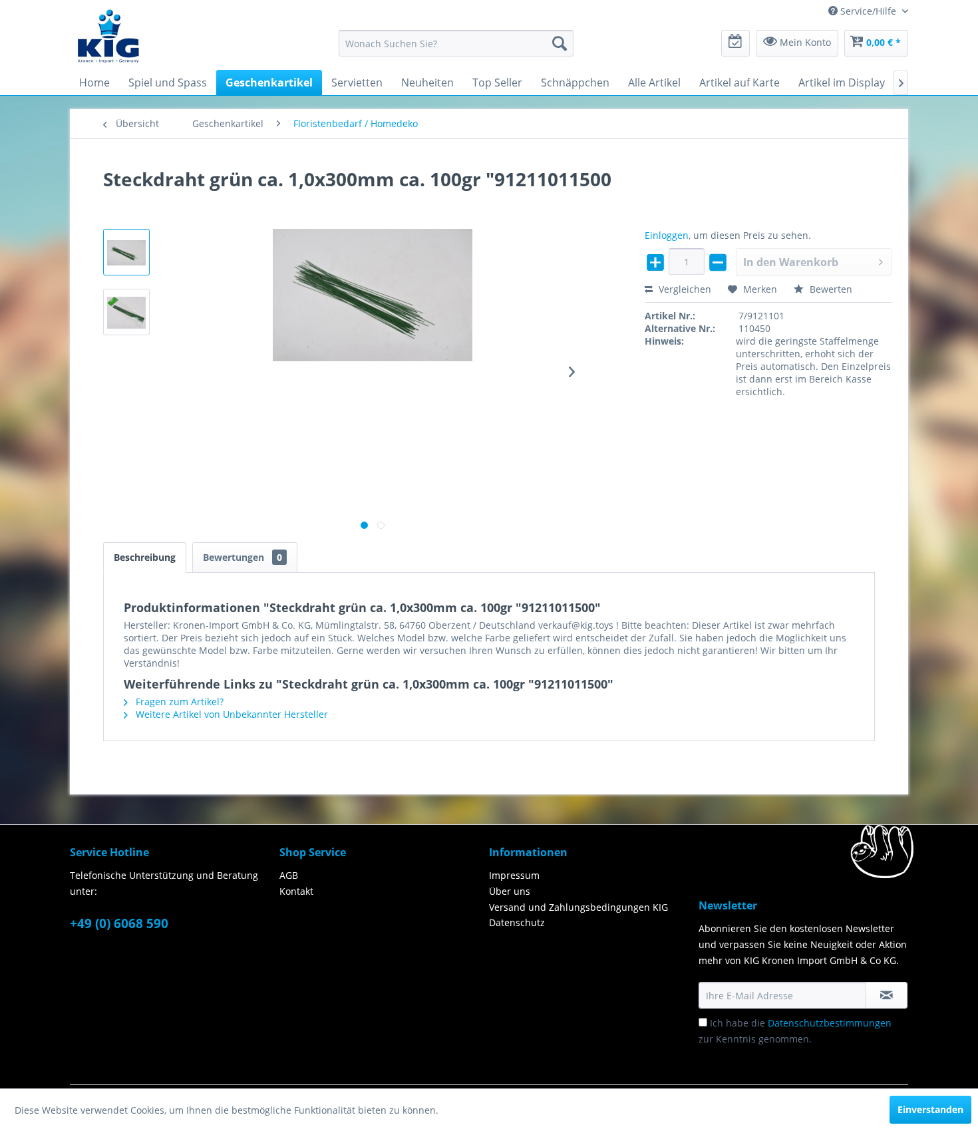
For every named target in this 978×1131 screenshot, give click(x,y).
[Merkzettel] (735, 43)
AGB (288, 875)
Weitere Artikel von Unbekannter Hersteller (230, 714)
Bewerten (829, 289)
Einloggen (667, 235)
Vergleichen (683, 289)
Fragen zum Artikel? (178, 701)
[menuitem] (456, 43)
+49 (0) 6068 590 (119, 923)
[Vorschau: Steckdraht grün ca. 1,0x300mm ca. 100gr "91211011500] (126, 252)
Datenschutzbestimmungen (830, 1023)
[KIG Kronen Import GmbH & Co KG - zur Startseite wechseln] (108, 35)
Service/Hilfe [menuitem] (868, 11)
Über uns (509, 891)
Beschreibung (145, 557)
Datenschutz (517, 922)
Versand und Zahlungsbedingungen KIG (578, 907)
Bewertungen (242, 557)
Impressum (514, 875)
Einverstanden (930, 1109)
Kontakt (296, 891)
